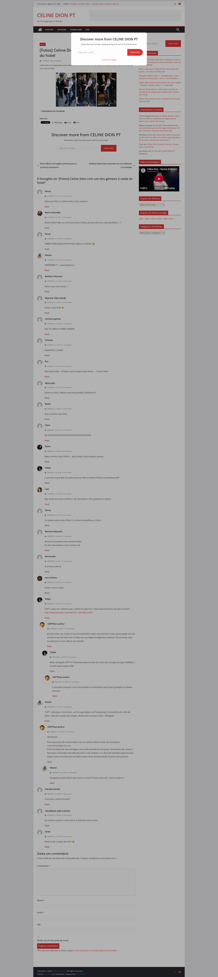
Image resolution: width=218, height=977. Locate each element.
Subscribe (135, 52)
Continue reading (109, 60)
